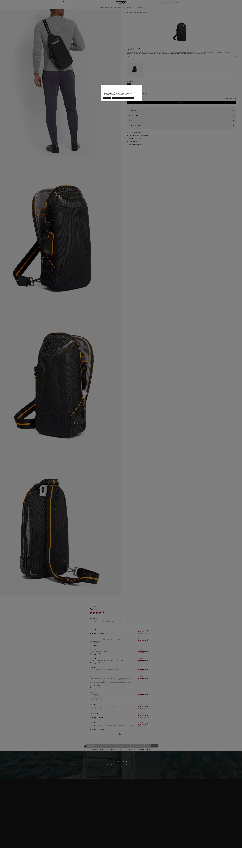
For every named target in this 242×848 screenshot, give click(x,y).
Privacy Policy (115, 94)
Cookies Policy (124, 94)
